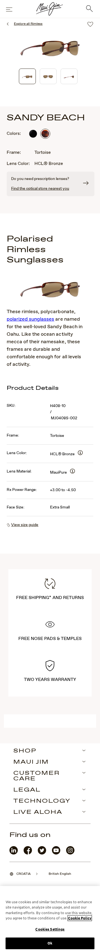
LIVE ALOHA (37, 812)
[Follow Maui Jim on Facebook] (28, 853)
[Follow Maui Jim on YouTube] (56, 853)
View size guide (24, 524)
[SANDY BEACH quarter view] (27, 76)
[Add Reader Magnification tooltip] (80, 453)
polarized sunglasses (30, 319)
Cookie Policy (79, 918)
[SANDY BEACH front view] (48, 76)
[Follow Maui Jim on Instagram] (70, 853)
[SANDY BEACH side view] (69, 76)
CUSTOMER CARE (36, 776)
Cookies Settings (49, 929)
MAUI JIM (31, 762)
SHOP (24, 751)
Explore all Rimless (28, 24)
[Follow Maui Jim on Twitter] (42, 853)
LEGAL (27, 790)
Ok (50, 943)
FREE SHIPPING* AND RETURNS (50, 598)
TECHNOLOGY (42, 801)
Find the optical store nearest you (40, 188)
